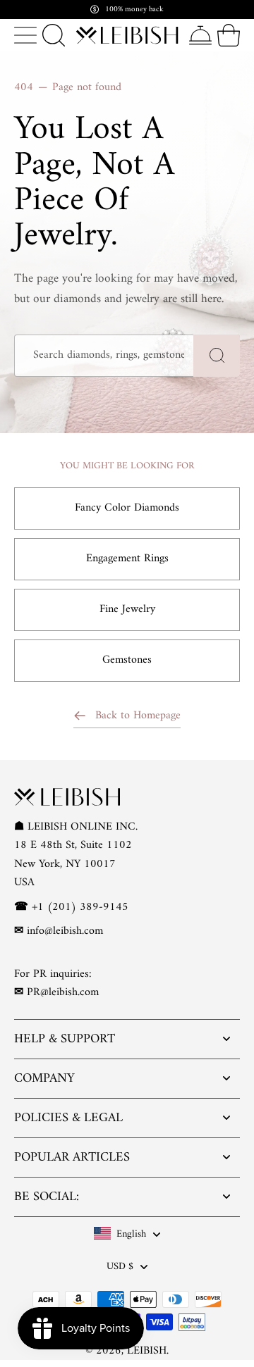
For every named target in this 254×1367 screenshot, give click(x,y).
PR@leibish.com (63, 992)
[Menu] (25, 35)
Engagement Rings (127, 558)
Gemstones (127, 660)
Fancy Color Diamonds (127, 508)
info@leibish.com (65, 931)
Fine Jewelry (127, 609)
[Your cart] (228, 35)
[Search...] (53, 35)
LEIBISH (147, 1351)
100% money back (134, 9)
